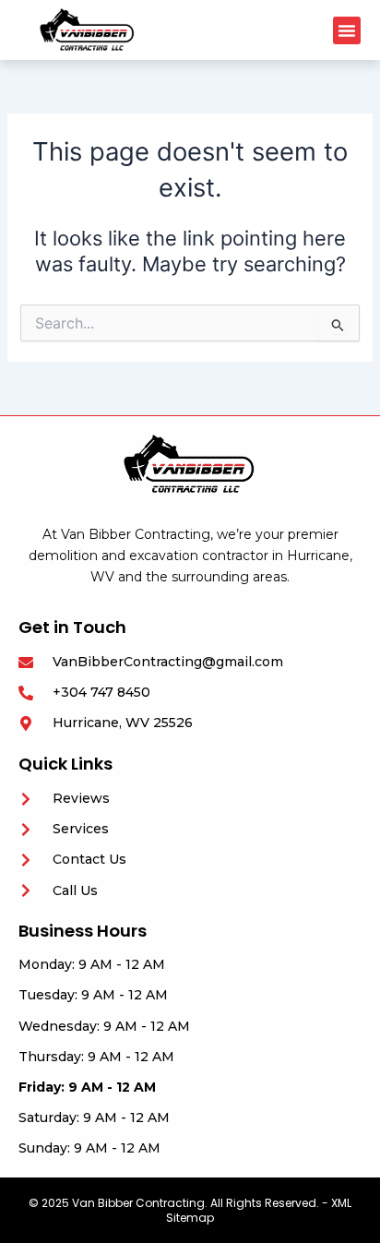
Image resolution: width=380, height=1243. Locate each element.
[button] (347, 30)
